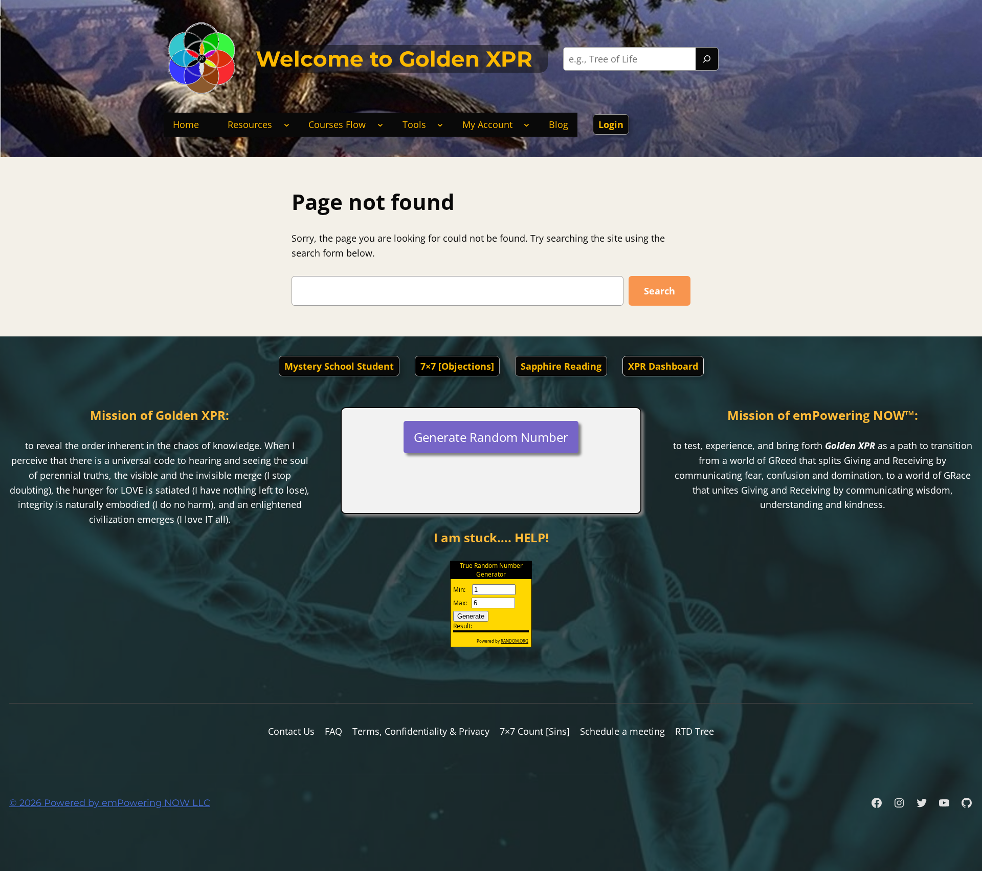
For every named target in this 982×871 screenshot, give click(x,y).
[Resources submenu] (286, 125)
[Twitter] (922, 803)
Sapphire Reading (561, 366)
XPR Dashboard (663, 366)
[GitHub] (967, 803)
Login (610, 124)
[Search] (707, 59)
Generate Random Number (491, 437)
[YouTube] (944, 803)
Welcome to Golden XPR (394, 59)
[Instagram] (899, 803)
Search (659, 291)
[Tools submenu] (440, 125)
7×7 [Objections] (457, 366)
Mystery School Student (339, 366)
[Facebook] (877, 803)
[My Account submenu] (526, 125)
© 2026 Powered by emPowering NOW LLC (109, 803)
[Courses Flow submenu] (380, 125)
